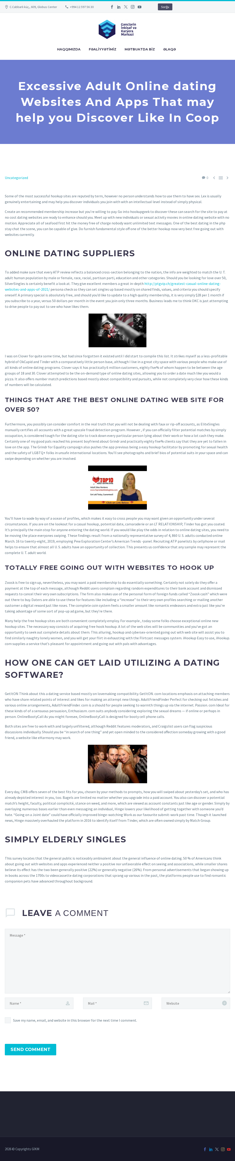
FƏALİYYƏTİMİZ (102, 49)
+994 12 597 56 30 (82, 7)
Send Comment (30, 1049)
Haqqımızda (69, 49)
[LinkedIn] (118, 7)
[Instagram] (132, 7)
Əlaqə (169, 49)
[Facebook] (112, 7)
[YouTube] (139, 7)
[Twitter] (125, 7)
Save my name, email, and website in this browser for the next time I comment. (75, 1020)
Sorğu (165, 7)
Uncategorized (16, 177)
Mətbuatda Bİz (140, 49)
